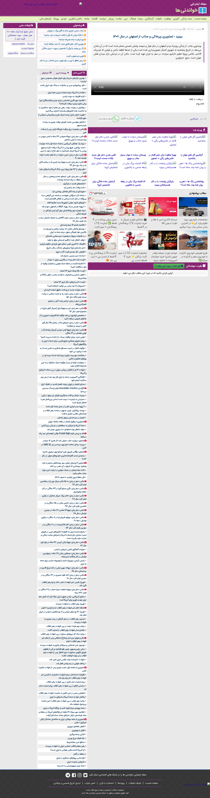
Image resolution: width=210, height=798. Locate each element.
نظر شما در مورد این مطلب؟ (167, 266)
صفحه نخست (200, 19)
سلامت (119, 19)
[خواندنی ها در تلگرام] (67, 776)
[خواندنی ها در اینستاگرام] (80, 776)
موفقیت (167, 19)
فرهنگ (133, 19)
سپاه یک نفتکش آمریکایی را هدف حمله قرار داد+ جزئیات (62, 143)
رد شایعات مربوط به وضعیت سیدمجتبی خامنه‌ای (65, 236)
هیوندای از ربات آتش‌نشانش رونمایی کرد (68, 191)
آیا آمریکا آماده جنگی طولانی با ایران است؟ (67, 750)
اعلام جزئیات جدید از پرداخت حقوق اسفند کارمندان (64, 290)
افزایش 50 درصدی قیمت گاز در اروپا (70, 252)
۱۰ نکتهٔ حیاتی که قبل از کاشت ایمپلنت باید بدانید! (64, 35)
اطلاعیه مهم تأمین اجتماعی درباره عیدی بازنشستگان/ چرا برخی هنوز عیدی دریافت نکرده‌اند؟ (63, 102)
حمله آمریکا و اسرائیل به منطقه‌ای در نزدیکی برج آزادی (63, 425)
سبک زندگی (186, 19)
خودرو (64, 19)
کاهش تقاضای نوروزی (76, 726)
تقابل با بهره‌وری (78, 730)
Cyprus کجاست (27, 48)
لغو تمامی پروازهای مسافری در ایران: (70, 758)
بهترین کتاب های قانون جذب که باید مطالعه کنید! (64, 44)
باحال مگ (30, 44)
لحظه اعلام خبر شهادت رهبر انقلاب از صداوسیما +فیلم (62, 608)
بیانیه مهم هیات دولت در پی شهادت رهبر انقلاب (65, 626)
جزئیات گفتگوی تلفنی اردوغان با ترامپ (69, 549)
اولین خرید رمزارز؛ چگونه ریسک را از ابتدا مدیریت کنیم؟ (63, 337)
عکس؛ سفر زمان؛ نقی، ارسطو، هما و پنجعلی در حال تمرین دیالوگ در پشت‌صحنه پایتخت (64, 178)
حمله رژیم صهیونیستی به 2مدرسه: (71, 766)
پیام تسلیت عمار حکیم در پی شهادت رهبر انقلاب (65, 682)
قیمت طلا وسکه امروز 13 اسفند (72, 271)
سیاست (102, 19)
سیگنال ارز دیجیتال (27, 53)
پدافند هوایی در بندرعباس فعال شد (70, 663)
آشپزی (176, 19)
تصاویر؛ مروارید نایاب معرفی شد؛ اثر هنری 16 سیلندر (63, 440)
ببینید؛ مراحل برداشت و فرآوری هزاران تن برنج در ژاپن (63, 395)
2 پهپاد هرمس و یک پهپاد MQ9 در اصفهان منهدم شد (63, 206)
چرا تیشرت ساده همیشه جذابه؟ (71, 39)
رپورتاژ (56, 19)
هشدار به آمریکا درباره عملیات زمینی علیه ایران (66, 92)
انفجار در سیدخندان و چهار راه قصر (71, 417)
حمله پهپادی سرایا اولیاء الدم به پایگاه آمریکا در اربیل (64, 708)
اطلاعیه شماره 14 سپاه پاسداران (72, 225)
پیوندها (121, 783)
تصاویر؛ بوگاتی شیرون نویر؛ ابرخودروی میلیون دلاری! (63, 451)
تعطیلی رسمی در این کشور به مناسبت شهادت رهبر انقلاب (62, 693)
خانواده (159, 19)
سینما (140, 19)
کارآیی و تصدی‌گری (77, 734)
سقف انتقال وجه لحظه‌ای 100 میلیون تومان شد (66, 429)
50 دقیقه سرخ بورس (76, 738)
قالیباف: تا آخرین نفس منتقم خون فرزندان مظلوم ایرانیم (62, 244)
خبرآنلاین (194, 119)
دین (126, 19)
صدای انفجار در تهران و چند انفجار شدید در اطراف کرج (63, 384)
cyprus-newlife (18, 44)
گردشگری (149, 19)
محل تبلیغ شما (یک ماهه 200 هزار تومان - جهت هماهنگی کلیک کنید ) (20, 35)
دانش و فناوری (75, 19)
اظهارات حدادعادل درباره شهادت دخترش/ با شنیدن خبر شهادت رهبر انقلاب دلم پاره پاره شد (63, 676)
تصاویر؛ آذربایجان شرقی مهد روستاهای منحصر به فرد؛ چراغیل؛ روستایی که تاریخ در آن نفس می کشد (64, 464)
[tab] (79, 73)
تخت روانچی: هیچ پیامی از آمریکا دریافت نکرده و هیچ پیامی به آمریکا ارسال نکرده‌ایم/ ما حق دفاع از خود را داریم (63, 149)
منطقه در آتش (79, 754)
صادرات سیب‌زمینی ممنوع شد (72, 255)
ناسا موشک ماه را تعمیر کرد (74, 187)
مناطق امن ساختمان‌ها (76, 742)
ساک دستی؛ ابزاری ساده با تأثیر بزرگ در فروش (65, 30)
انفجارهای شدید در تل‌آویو (74, 183)
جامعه (86, 19)
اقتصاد (94, 19)
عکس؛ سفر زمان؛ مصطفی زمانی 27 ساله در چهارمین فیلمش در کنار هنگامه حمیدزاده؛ (64, 555)
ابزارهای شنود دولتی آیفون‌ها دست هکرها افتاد (66, 202)
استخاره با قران (106, 783)
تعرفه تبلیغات (134, 783)
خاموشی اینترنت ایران (76, 762)
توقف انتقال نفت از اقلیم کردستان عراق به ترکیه (66, 240)
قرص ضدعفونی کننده (75, 56)
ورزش (111, 19)
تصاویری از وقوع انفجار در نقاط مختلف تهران (66, 421)
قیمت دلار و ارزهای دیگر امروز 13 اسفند (69, 282)
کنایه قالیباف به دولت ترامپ (74, 96)
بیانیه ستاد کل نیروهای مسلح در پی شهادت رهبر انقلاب (63, 634)
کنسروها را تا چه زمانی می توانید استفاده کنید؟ (66, 286)
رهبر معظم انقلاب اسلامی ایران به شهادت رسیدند (65, 746)
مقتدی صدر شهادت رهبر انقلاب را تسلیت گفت (66, 630)
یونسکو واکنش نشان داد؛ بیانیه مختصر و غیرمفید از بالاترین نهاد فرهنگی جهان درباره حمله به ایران (64, 230)
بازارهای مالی (45, 19)
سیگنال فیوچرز (13, 53)
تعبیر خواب (89, 783)
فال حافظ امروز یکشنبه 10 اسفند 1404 (70, 477)
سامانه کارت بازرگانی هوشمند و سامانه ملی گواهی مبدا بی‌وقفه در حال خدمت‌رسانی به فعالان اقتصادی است (64, 197)
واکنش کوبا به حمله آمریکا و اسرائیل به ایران (67, 697)
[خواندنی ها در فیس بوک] (74, 776)
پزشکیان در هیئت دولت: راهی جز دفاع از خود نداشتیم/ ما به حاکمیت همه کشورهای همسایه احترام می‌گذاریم (62, 109)
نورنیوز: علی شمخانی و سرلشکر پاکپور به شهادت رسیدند (62, 645)
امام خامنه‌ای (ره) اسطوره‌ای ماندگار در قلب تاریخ (65, 248)
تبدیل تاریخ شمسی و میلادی (67, 783)
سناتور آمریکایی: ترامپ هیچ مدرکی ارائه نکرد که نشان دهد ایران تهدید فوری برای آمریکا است (62, 598)
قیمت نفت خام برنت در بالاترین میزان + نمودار (66, 259)
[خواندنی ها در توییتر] (85, 776)
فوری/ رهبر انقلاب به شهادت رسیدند (70, 604)
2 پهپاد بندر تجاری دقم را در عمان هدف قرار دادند (65, 406)
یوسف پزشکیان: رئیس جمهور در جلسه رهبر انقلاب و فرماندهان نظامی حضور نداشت (64, 412)
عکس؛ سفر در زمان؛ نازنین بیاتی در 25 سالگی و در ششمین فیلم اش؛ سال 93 (65, 504)
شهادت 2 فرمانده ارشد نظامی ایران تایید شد (67, 659)
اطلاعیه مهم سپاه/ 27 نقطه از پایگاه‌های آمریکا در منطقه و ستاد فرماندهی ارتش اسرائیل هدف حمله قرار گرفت (62, 713)
